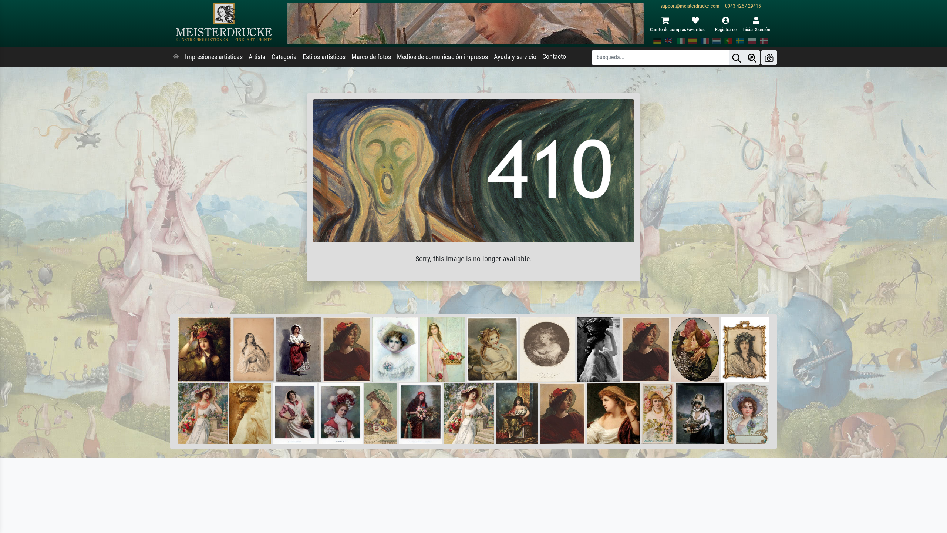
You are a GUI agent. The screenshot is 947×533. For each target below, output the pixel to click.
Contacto (554, 56)
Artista (257, 57)
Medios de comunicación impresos (442, 57)
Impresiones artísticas (214, 57)
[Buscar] (736, 57)
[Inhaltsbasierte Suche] (752, 57)
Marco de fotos (371, 57)
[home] (176, 57)
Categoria (284, 57)
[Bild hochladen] (769, 57)
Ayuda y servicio (515, 57)
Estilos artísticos (324, 57)
